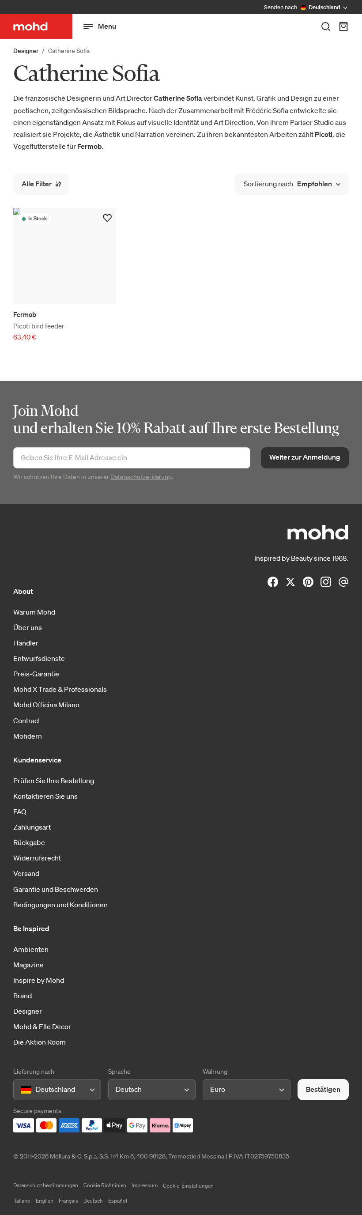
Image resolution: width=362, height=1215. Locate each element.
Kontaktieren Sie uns (45, 796)
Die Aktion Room (39, 1042)
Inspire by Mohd (38, 980)
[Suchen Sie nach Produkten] (326, 26)
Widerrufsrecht (37, 857)
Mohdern (27, 736)
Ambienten (31, 949)
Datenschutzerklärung (141, 477)
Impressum (145, 1185)
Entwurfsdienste (39, 658)
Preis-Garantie (36, 673)
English (44, 1200)
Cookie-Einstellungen (188, 1185)
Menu (107, 26)
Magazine (28, 964)
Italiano (21, 1200)
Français (68, 1200)
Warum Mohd (34, 612)
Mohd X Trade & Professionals (60, 689)
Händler (25, 642)
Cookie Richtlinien (104, 1185)
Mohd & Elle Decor (42, 1026)
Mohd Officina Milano (46, 704)
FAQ (19, 811)
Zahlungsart (32, 827)
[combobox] (22, 1089)
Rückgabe (29, 842)
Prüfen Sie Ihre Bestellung (53, 780)
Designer (25, 51)
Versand (26, 873)
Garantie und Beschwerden (55, 889)
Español (117, 1200)
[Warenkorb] (343, 26)
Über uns (27, 627)
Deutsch (93, 1200)
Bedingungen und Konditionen (60, 904)
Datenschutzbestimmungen (45, 1185)
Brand (22, 995)
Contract (26, 720)
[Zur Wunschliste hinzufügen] (107, 218)
